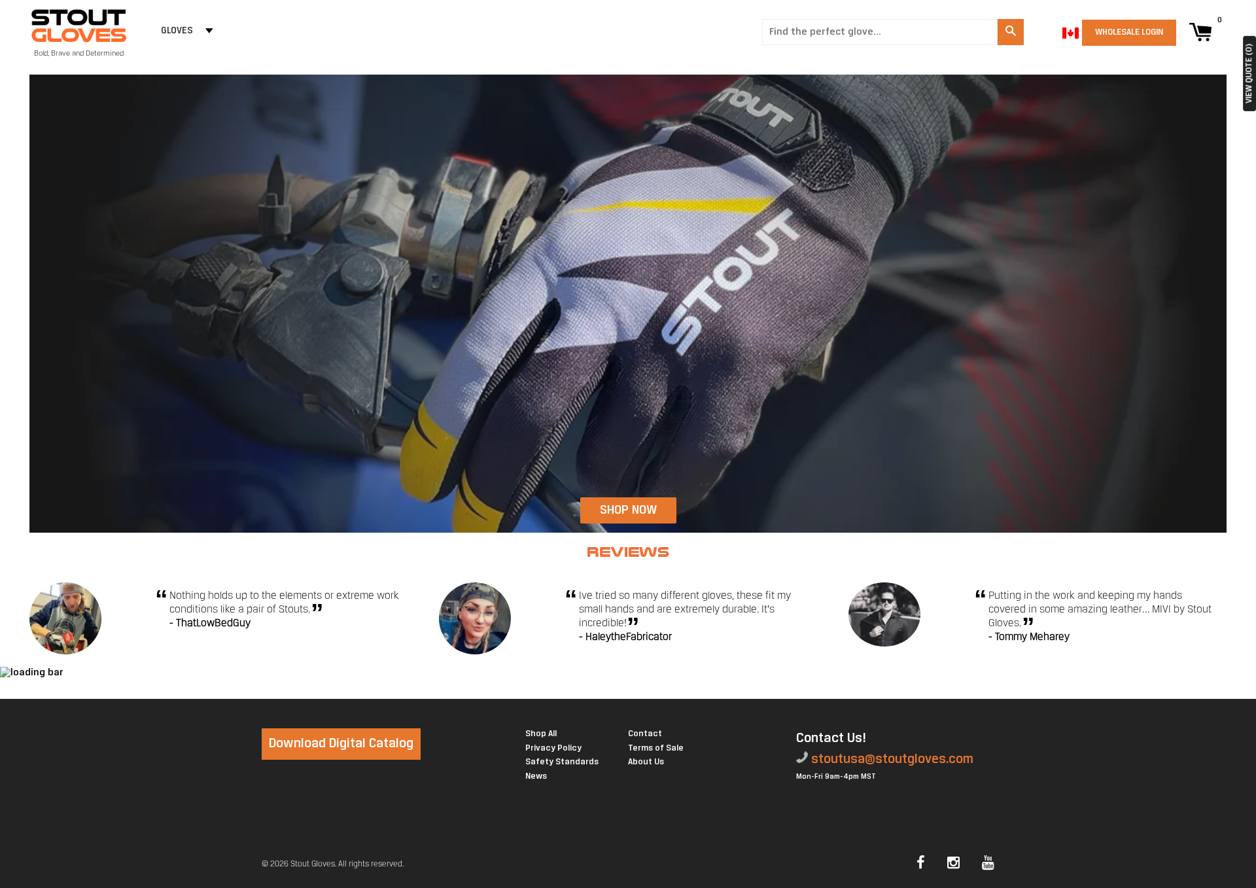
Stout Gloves (312, 864)
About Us (646, 762)
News (536, 776)
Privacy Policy (553, 748)
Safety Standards (562, 762)
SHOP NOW (628, 510)
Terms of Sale (656, 748)
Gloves (177, 31)
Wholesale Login (1129, 32)
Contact (645, 734)
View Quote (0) (1249, 73)
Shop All (541, 734)
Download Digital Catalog (341, 744)
